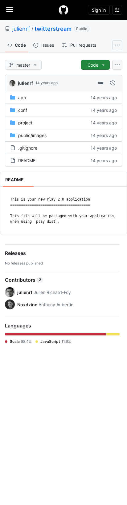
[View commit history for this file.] (113, 83)
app (22, 97)
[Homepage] (63, 10)
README (26, 160)
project (25, 122)
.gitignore (27, 148)
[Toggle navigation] (9, 9)
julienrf (21, 28)
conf (22, 110)
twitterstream (53, 28)
